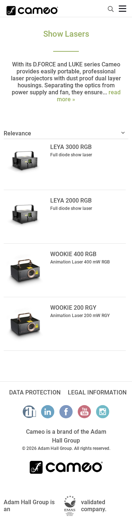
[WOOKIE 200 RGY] (25, 323)
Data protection (34, 392)
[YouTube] (84, 411)
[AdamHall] (29, 411)
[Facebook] (66, 411)
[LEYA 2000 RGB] (25, 215)
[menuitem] (111, 8)
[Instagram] (102, 411)
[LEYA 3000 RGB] (25, 162)
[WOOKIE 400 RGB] (25, 269)
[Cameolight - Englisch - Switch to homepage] (32, 8)
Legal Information (97, 392)
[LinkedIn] (47, 411)
